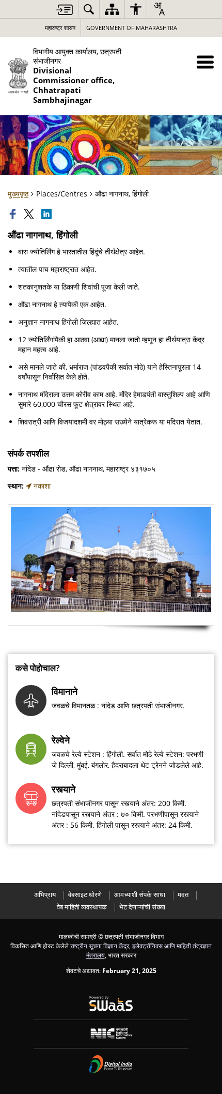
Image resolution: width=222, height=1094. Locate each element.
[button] (205, 62)
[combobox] (159, 9)
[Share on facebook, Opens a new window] (14, 214)
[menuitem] (88, 9)
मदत (183, 894)
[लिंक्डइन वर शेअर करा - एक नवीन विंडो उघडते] (47, 214)
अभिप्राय (45, 894)
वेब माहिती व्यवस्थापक (82, 907)
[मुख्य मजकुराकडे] (64, 9)
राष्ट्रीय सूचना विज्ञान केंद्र (99, 945)
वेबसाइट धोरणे (85, 894)
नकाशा (41, 486)
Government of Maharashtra (131, 28)
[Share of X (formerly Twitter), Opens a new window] (30, 214)
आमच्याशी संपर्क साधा (139, 894)
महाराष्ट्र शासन (60, 28)
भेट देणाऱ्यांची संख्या (142, 907)
